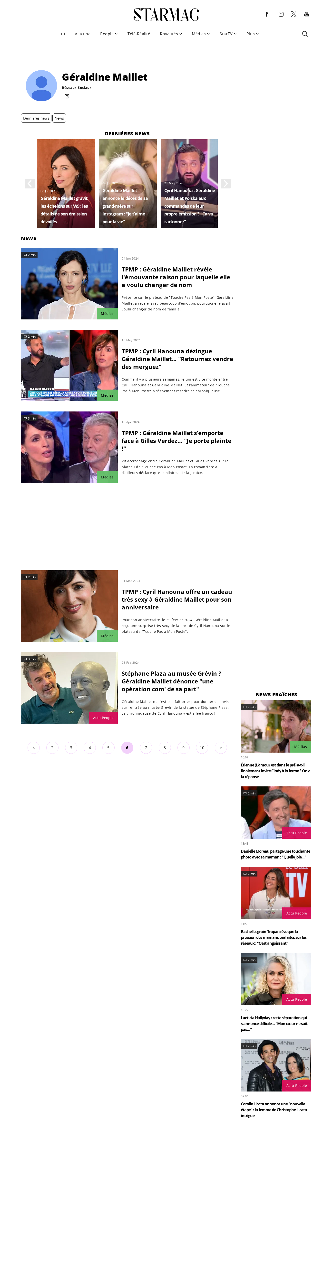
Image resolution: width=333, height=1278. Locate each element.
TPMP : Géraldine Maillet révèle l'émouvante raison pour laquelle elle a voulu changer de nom (176, 277)
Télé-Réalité (138, 34)
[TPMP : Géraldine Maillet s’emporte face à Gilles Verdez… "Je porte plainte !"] (69, 447)
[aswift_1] (166, 52)
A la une (82, 34)
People (107, 34)
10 (202, 747)
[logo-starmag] (166, 14)
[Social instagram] (67, 97)
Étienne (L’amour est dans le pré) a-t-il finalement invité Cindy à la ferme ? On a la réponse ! (275, 770)
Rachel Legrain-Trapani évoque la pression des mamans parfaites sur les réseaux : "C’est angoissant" (273, 937)
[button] (267, 18)
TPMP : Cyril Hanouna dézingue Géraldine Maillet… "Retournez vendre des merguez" (177, 359)
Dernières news (36, 118)
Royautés (169, 34)
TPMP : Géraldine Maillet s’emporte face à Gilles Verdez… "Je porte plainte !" (176, 440)
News (59, 118)
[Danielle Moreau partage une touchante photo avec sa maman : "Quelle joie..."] (276, 812)
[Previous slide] (30, 183)
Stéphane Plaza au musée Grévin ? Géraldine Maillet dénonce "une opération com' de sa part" (171, 681)
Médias (199, 34)
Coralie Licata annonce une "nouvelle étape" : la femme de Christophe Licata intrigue (274, 1109)
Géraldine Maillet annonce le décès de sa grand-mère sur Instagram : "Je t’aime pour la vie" (125, 205)
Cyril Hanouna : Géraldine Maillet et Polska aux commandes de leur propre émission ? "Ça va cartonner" (189, 205)
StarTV (226, 34)
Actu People (103, 717)
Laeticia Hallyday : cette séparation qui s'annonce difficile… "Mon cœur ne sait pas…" (274, 1023)
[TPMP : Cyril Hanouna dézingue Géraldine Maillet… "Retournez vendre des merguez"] (69, 365)
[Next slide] (226, 183)
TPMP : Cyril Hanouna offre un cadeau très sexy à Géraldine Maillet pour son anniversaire (177, 599)
